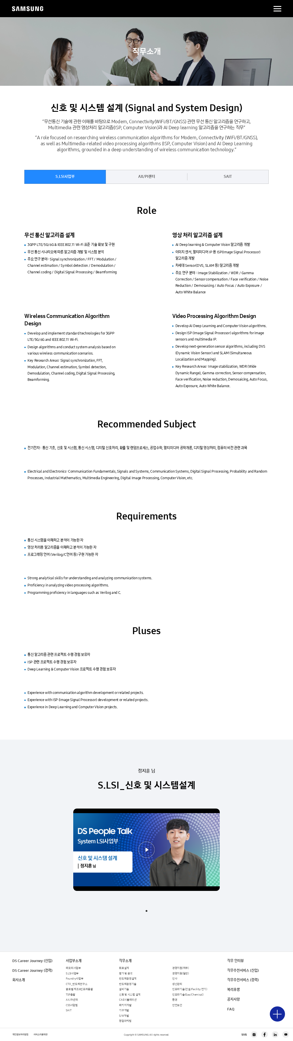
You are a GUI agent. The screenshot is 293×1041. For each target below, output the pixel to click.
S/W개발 (124, 1016)
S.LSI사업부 (65, 176)
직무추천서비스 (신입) (243, 970)
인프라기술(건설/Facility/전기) (189, 989)
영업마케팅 (125, 1021)
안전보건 (177, 1005)
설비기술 (124, 989)
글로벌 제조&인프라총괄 (79, 989)
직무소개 (125, 961)
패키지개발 (125, 1005)
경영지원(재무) (180, 968)
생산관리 (177, 984)
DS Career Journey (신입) (32, 961)
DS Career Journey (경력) (32, 970)
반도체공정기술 (127, 984)
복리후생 (233, 990)
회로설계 (124, 968)
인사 (174, 978)
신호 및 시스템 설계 (129, 994)
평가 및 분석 (125, 973)
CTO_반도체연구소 (76, 984)
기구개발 (124, 1010)
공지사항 (233, 999)
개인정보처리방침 (20, 1034)
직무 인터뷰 (235, 961)
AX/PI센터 (146, 176)
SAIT (228, 176)
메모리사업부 (73, 968)
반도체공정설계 (127, 978)
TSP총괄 (70, 994)
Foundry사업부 (74, 978)
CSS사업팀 (72, 1005)
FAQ (230, 1009)
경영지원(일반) (180, 973)
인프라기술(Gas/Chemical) (187, 994)
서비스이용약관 (40, 1034)
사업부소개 (74, 961)
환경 (174, 1000)
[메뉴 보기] (277, 1014)
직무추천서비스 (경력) (243, 980)
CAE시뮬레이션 (128, 1000)
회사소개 (18, 980)
